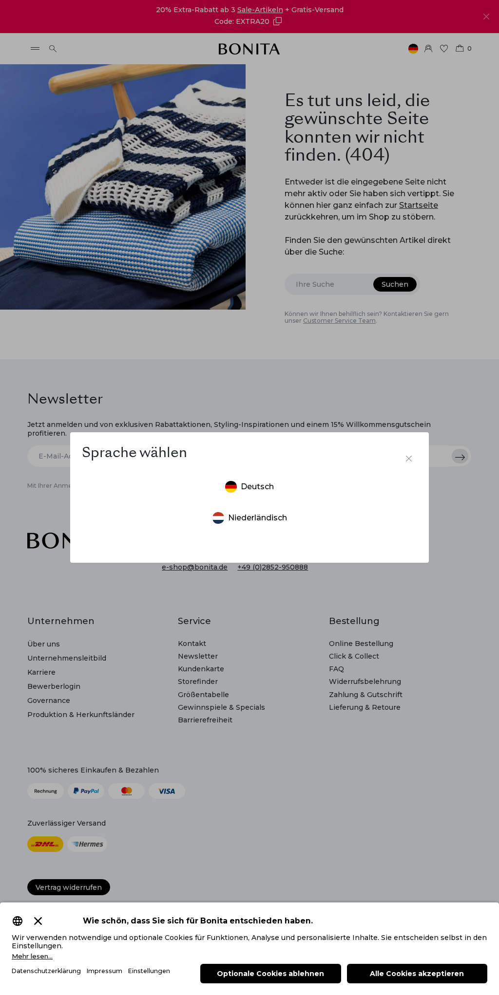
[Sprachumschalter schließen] (409, 458)
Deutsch (257, 486)
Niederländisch (257, 517)
